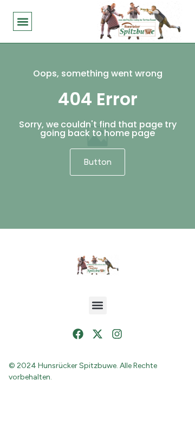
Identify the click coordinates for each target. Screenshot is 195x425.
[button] (22, 21)
